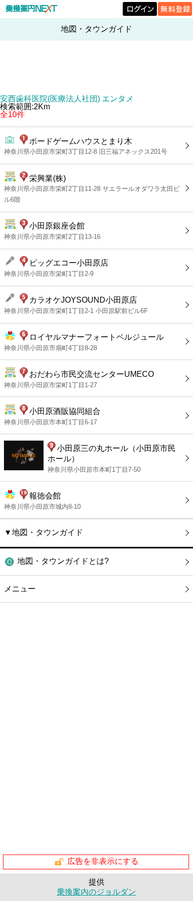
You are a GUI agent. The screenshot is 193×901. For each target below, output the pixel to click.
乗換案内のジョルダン (96, 892)
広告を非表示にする (103, 861)
